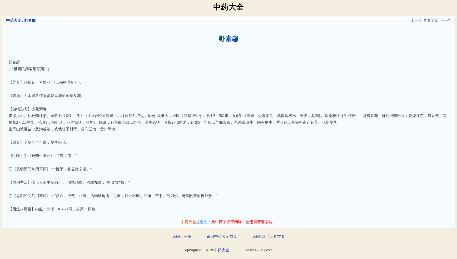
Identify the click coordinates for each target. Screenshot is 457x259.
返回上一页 (181, 236)
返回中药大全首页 (222, 236)
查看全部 (430, 20)
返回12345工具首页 (268, 236)
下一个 (445, 20)
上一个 (416, 20)
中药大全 (13, 20)
